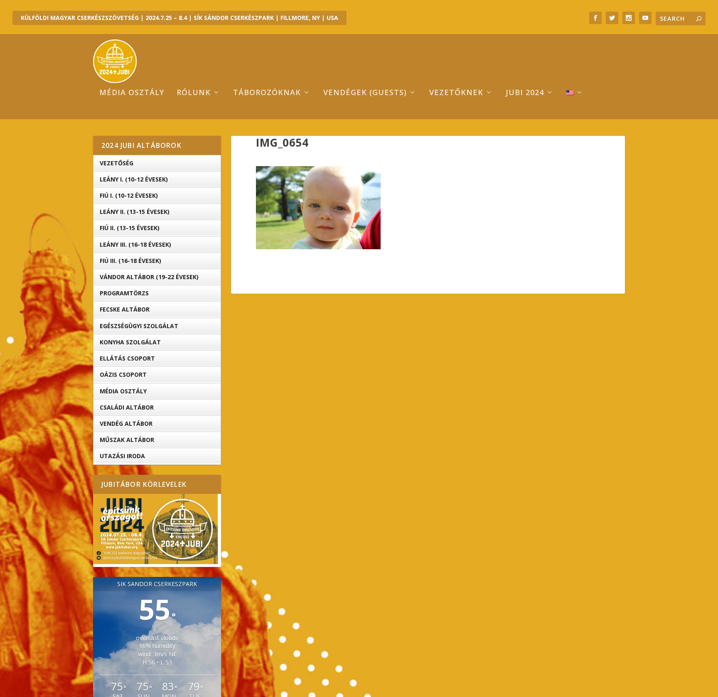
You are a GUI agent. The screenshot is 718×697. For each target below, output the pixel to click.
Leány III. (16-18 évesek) (135, 244)
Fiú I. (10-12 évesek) (129, 195)
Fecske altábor (125, 309)
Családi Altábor (127, 407)
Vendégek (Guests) (365, 93)
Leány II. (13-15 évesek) (135, 212)
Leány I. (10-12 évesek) (134, 179)
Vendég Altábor (126, 423)
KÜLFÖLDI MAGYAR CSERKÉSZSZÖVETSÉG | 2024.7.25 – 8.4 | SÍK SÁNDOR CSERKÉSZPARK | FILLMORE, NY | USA (179, 18)
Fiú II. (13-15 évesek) (130, 228)
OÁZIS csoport (123, 374)
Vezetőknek (456, 93)
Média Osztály (123, 391)
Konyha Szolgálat (130, 342)
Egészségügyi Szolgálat (139, 326)
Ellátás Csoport (127, 358)
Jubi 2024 (525, 93)
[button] (318, 207)
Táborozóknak (267, 93)
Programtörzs (124, 293)
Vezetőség (116, 163)
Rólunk (194, 93)
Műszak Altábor (127, 440)
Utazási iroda (122, 456)
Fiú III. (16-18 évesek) (130, 261)
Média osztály (131, 93)
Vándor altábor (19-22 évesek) (149, 277)
